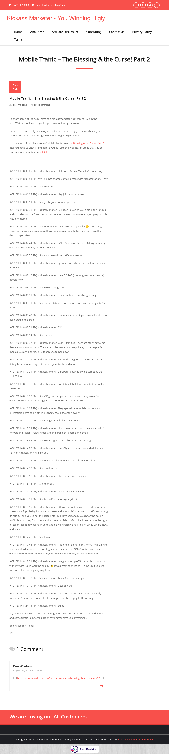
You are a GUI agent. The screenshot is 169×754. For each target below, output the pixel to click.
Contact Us (116, 32)
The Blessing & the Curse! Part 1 (86, 143)
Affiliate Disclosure (65, 32)
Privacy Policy (142, 32)
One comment (42, 104)
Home (18, 32)
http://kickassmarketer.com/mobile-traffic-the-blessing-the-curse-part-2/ (58, 678)
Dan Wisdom (19, 104)
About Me (37, 32)
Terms (18, 39)
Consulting (93, 32)
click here (45, 152)
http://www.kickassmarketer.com (136, 739)
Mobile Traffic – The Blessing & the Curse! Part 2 (47, 98)
